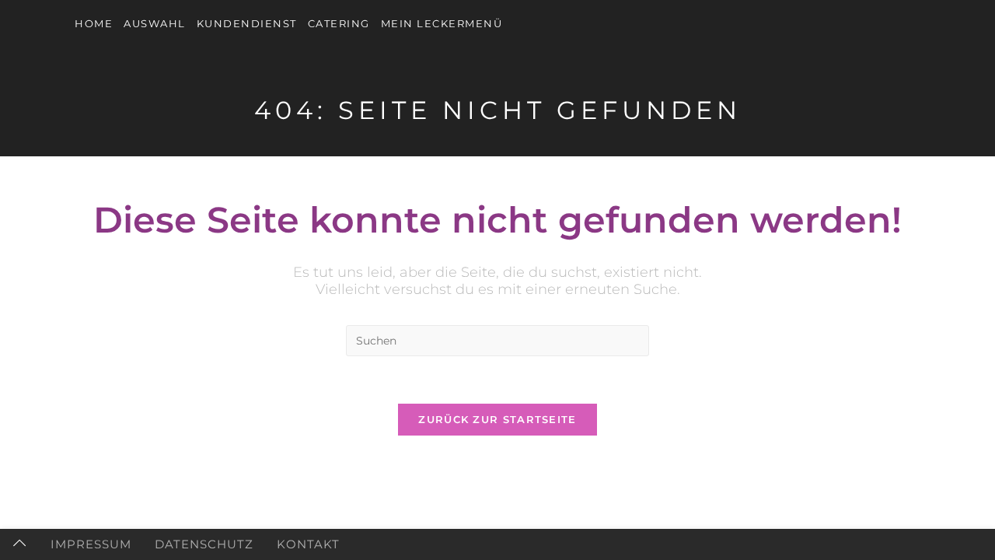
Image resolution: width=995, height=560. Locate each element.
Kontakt (308, 544)
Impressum (91, 544)
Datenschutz (204, 544)
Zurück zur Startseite (497, 419)
